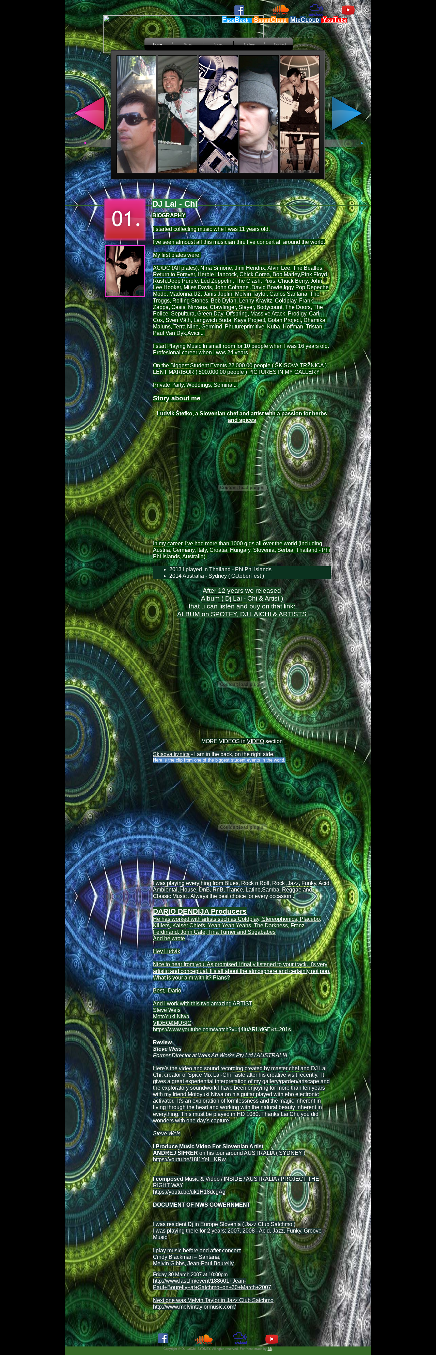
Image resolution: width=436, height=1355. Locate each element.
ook (244, 20)
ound (265, 20)
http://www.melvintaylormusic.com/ (194, 1307)
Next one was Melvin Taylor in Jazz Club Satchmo (213, 1300)
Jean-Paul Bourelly (210, 1263)
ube (342, 20)
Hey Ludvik (166, 951)
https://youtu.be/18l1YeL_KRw (189, 1159)
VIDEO (255, 741)
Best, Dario (167, 990)
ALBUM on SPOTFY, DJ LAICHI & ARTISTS (242, 614)
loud (281, 20)
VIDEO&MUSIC (172, 1023)
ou (330, 20)
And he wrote (169, 938)
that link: (283, 606)
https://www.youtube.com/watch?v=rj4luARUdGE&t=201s (222, 1029)
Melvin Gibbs (169, 1263)
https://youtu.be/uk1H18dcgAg (189, 1192)
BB (270, 1349)
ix (298, 20)
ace (231, 20)
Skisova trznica (171, 754)
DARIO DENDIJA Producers (200, 911)
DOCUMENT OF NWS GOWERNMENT (201, 1205)
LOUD (312, 20)
